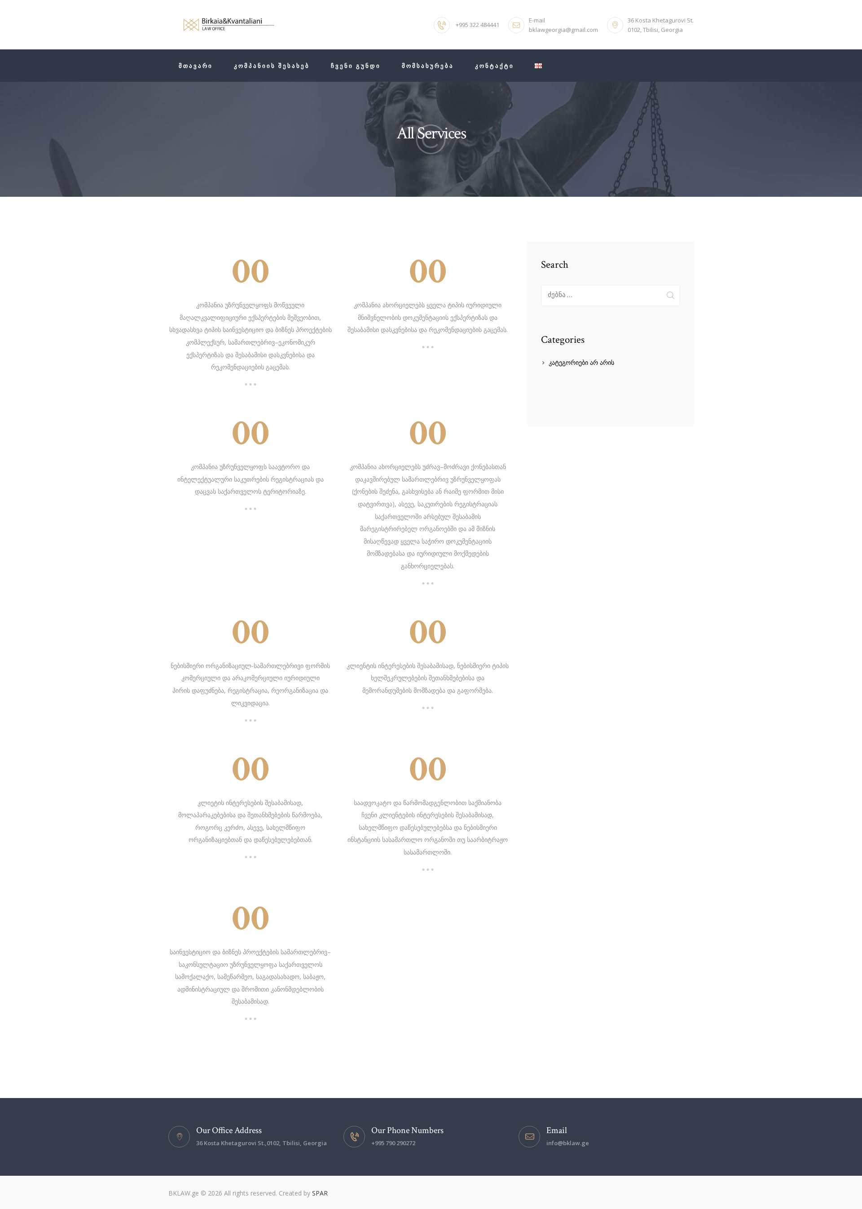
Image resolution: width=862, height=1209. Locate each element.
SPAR (320, 1193)
